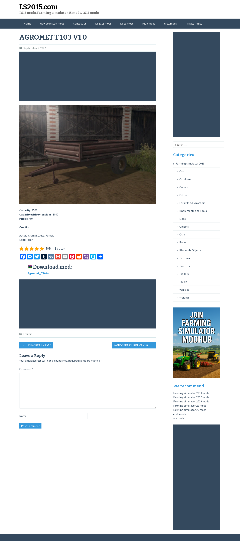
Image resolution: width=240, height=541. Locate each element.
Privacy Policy (194, 23)
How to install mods (52, 23)
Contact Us (79, 23)
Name (23, 416)
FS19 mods (148, 23)
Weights (184, 297)
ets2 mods (179, 414)
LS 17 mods (127, 23)
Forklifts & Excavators (192, 203)
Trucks (183, 281)
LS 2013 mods (103, 23)
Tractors (184, 266)
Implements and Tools (193, 211)
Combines (185, 179)
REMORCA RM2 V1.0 (37, 345)
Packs (182, 242)
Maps (182, 218)
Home (27, 23)
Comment (26, 369)
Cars (182, 171)
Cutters (184, 195)
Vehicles (184, 289)
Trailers (27, 334)
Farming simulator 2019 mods (191, 401)
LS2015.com (38, 7)
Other (183, 234)
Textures (184, 258)
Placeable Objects (190, 250)
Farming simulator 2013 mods (191, 393)
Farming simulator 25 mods (189, 410)
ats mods (178, 418)
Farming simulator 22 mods (189, 405)
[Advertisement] (88, 76)
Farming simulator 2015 (190, 163)
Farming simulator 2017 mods (191, 397)
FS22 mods (170, 23)
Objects (184, 226)
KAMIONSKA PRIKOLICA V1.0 (133, 345)
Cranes (183, 187)
